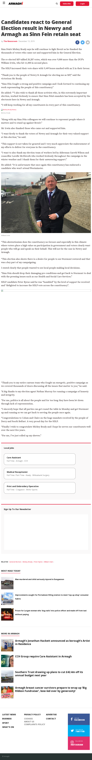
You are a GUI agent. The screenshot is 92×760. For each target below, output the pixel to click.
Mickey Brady (27, 562)
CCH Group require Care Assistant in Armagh (43, 656)
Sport (5, 723)
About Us (29, 722)
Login (82, 4)
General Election (15, 562)
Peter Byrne (38, 562)
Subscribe (67, 4)
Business (7, 719)
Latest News (9, 715)
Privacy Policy (32, 715)
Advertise (51, 715)
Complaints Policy (34, 724)
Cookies (28, 719)
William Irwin (48, 562)
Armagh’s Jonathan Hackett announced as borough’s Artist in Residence (52, 642)
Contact (51, 719)
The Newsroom (10, 41)
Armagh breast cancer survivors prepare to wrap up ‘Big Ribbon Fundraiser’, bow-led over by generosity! (51, 689)
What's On (8, 727)
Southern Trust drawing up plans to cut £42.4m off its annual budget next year (49, 673)
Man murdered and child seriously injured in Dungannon (39, 579)
